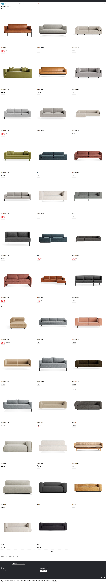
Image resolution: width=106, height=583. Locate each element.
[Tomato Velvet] (39, 47)
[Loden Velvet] (1, 89)
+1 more (43, 47)
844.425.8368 (3, 568)
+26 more (43, 130)
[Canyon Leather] (38, 47)
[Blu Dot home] (2, 4)
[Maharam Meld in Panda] (41, 89)
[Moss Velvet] (74, 339)
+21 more (43, 213)
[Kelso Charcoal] (4, 47)
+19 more (78, 47)
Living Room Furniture (6, 6)
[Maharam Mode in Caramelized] (72, 172)
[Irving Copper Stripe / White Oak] (72, 463)
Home (2, 6)
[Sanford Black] (74, 47)
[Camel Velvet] (74, 89)
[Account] (102, 3)
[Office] (17, 3)
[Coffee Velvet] (74, 422)
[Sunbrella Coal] (74, 213)
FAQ (1, 572)
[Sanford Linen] (72, 47)
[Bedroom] (13, 3)
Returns (2, 571)
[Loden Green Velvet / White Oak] (76, 463)
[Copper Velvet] (75, 422)
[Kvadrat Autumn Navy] (3, 172)
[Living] (6, 3)
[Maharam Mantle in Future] (1, 544)
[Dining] (9, 3)
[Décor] (28, 3)
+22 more (8, 381)
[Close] (105, 581)
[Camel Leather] (4, 504)
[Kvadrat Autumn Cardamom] (4, 172)
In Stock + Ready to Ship (33, 3)
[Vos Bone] (75, 47)
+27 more (8, 130)
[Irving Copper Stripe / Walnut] (75, 463)
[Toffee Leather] (1, 47)
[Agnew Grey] (72, 89)
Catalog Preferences (3, 573)
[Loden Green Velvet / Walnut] (74, 463)
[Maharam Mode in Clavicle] (37, 130)
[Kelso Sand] (5, 47)
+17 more (8, 89)
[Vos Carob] (76, 339)
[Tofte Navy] (3, 544)
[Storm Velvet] (38, 255)
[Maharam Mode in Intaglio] (1, 130)
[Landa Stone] (41, 422)
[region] (53, 581)
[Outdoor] (20, 3)
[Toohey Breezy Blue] (72, 213)
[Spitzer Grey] (5, 213)
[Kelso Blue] (37, 172)
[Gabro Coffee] (3, 47)
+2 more (78, 463)
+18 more (78, 89)
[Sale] (39, 3)
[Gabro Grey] (1, 255)
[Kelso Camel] (3, 89)
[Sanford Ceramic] (37, 339)
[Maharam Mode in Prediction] (37, 47)
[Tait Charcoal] (3, 463)
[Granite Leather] (3, 130)
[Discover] (42, 3)
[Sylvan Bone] (76, 47)
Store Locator (43, 570)
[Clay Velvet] (72, 339)
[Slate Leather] (4, 463)
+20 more (43, 463)
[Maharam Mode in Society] (41, 47)
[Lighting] (24, 3)
